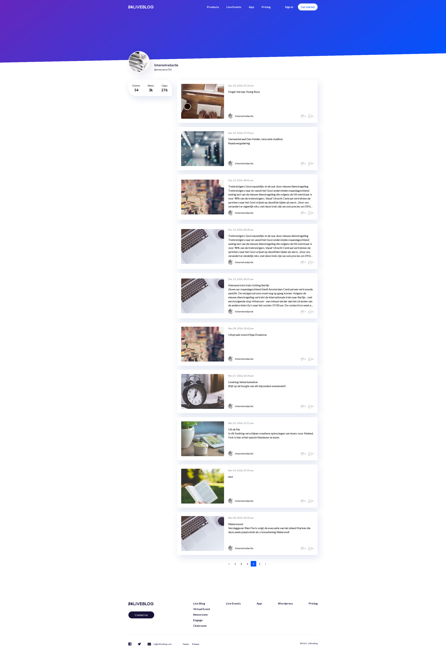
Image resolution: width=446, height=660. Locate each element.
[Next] (265, 564)
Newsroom (200, 614)
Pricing (266, 7)
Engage (198, 620)
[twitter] (139, 644)
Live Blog (199, 603)
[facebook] (129, 644)
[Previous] (229, 564)
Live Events (233, 7)
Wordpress (285, 603)
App (251, 7)
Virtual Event (201, 609)
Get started (308, 7)
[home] (140, 7)
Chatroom (200, 625)
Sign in (289, 7)
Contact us (141, 614)
